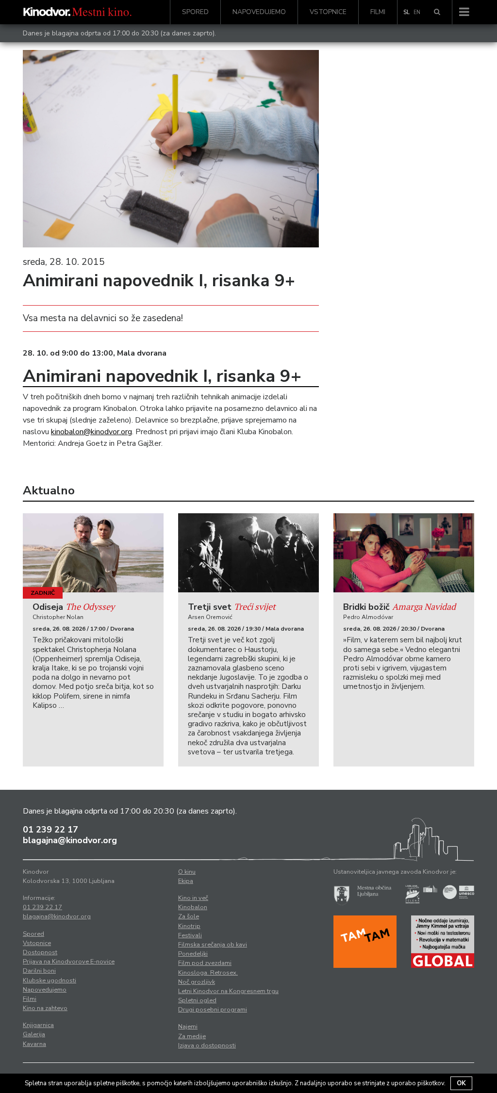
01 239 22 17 (50, 829)
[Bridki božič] (403, 552)
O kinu (187, 871)
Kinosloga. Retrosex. (208, 972)
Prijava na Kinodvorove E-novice (69, 961)
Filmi (377, 11)
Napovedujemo (259, 11)
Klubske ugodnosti (49, 980)
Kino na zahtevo (45, 1008)
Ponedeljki (193, 953)
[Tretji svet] (248, 552)
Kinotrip (189, 926)
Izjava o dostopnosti (207, 1045)
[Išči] (437, 12)
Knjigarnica (38, 1025)
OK (461, 1083)
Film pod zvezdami (205, 963)
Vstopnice (328, 11)
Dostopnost (40, 952)
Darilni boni (39, 970)
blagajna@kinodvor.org (70, 840)
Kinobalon (192, 907)
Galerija (34, 1034)
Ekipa (185, 881)
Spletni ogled (197, 1000)
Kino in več (193, 898)
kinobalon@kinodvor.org (91, 431)
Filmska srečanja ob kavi (212, 944)
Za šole (188, 916)
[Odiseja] (93, 552)
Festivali (190, 935)
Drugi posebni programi (212, 1009)
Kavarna (34, 1044)
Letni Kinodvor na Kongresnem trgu (228, 991)
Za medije (192, 1036)
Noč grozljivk (196, 982)
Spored (195, 11)
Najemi (188, 1026)
